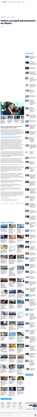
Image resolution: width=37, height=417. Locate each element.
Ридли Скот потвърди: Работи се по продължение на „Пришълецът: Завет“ (33, 237)
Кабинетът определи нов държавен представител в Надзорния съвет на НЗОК (4, 318)
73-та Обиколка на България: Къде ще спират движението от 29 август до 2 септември (4, 272)
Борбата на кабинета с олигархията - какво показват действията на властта (20, 231)
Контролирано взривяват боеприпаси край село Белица (20, 250)
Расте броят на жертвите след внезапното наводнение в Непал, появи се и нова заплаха (33, 183)
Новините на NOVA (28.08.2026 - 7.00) (33, 157)
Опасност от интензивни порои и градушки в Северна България (20, 260)
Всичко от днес (3, 405)
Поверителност (28, 412)
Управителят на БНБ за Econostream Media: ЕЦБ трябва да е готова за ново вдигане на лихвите (20, 361)
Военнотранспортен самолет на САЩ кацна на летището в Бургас (20, 327)
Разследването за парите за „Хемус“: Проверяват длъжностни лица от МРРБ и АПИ (4, 393)
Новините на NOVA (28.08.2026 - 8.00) (33, 121)
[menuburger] (1, 1)
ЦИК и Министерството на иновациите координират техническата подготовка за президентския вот (4, 285)
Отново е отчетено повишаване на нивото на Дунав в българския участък (4, 230)
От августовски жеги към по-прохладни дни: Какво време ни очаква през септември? (12, 241)
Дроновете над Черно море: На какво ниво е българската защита (20, 393)
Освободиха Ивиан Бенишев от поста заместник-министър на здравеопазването (12, 284)
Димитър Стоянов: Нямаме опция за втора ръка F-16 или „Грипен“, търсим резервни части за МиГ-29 (12, 393)
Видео (1, 407)
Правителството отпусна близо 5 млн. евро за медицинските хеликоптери (33, 332)
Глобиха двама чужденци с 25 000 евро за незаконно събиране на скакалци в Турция (33, 205)
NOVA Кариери (21, 407)
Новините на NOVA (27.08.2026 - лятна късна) (33, 242)
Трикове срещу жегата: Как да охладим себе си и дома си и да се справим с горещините (32, 198)
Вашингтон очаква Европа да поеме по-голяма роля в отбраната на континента (33, 127)
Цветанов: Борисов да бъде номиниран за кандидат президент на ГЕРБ (4, 240)
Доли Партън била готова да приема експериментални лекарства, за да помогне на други (33, 218)
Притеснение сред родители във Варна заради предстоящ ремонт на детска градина (4, 251)
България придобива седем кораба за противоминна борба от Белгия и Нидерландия (33, 290)
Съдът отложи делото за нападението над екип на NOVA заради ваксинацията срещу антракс (12, 328)
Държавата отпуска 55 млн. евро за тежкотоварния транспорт (12, 317)
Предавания (14, 405)
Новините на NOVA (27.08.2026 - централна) (33, 309)
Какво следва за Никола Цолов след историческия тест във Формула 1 (33, 85)
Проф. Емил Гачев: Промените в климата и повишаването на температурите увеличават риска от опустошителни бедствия (33, 302)
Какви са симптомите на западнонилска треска (32, 91)
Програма (14, 1)
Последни (2, 404)
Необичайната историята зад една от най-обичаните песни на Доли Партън (33, 248)
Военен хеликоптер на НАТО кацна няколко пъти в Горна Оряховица (12, 338)
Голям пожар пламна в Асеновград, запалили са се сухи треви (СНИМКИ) (12, 360)
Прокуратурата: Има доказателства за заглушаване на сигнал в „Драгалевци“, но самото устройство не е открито (20, 339)
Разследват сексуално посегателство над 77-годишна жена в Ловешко (33, 79)
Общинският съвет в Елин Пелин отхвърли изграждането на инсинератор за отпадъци (20, 272)
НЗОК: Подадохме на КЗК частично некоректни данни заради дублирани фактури (4, 371)
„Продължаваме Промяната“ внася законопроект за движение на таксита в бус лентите (20, 350)
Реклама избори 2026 (5, 412)
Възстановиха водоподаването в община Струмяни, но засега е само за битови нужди (20, 383)
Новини (9, 1)
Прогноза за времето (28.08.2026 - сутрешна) (12, 250)
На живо (22, 1)
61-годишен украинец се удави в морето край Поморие (33, 57)
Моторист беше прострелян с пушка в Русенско (4, 360)
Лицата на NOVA (9, 405)
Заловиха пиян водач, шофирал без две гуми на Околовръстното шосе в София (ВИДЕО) (4, 350)
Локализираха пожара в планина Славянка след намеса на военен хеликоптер (20, 306)
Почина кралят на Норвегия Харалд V (33, 68)
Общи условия (24, 412)
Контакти (22, 412)
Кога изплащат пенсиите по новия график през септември (12, 382)
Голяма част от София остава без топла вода (4, 295)
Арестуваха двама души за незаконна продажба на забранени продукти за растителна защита (4, 383)
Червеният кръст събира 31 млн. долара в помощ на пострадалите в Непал (33, 266)
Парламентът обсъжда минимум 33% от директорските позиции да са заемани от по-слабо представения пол (20, 372)
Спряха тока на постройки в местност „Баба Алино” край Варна (3, 327)
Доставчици (19, 412)
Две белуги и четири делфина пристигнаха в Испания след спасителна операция (33, 169)
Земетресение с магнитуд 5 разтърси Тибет (32, 277)
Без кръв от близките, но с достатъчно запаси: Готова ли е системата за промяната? (12, 231)
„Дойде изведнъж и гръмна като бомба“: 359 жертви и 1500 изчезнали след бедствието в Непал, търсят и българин (33, 339)
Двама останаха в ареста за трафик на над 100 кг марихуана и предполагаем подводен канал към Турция (4, 307)
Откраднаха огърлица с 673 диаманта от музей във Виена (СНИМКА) (33, 63)
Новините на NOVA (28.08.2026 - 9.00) (33, 96)
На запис (18, 1)
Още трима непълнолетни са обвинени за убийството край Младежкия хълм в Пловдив (12, 306)
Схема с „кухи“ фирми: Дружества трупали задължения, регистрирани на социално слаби (20, 296)
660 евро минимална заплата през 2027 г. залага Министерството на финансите (12, 371)
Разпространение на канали (10, 412)
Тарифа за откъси (15, 412)
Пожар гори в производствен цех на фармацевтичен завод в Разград (12, 349)
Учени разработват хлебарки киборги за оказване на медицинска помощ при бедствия (33, 259)
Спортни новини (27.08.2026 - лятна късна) (33, 231)
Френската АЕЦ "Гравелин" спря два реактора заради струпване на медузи (33, 283)
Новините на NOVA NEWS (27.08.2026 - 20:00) (33, 295)
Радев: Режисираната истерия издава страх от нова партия (11, 164)
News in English (21, 408)
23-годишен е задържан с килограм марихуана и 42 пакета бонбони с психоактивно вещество (20, 285)
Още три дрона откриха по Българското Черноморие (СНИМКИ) (3, 339)
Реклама (1, 412)
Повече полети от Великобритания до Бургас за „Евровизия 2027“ (12, 295)
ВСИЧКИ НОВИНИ (29, 374)
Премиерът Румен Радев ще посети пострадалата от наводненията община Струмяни (4, 261)
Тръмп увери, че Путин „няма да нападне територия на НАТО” (33, 272)
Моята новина (3, 406)
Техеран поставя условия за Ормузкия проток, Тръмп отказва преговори (33, 116)
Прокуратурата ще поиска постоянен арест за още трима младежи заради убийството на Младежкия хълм (12, 261)
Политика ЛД (31, 412)
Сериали (14, 406)
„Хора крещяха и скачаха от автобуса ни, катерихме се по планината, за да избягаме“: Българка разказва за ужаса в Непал (12, 273)
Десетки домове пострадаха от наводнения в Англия (33, 254)
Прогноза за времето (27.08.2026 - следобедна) (20, 317)
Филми (14, 407)
